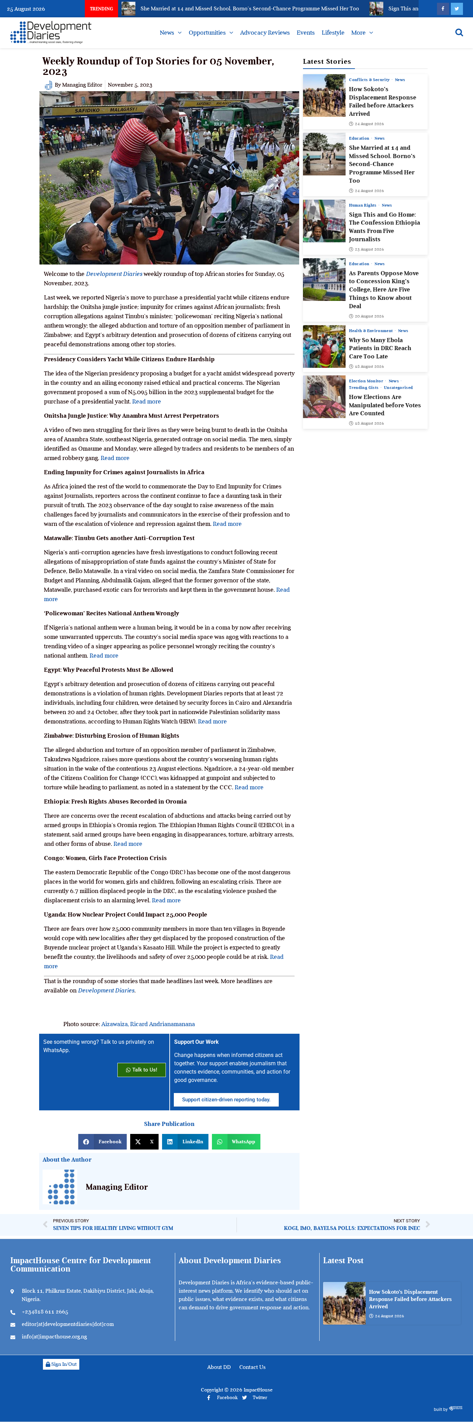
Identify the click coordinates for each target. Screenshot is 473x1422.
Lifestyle (333, 32)
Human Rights (363, 205)
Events (306, 32)
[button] (102, 1142)
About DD (219, 1367)
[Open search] (459, 32)
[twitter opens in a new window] (457, 9)
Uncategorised (398, 387)
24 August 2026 (369, 124)
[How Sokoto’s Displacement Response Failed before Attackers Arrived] (324, 95)
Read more (146, 401)
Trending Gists (364, 387)
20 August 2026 (369, 316)
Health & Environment (371, 331)
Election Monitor (366, 381)
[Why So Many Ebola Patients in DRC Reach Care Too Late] (324, 346)
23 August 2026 (369, 249)
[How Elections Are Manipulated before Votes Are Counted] (324, 396)
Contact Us (252, 1367)
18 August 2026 (369, 366)
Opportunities (207, 32)
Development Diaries (114, 273)
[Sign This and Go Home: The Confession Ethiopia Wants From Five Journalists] (324, 221)
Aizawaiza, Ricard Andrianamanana (148, 1024)
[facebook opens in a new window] (443, 9)
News (167, 32)
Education (360, 138)
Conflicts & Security (370, 80)
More (358, 32)
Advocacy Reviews (265, 32)
